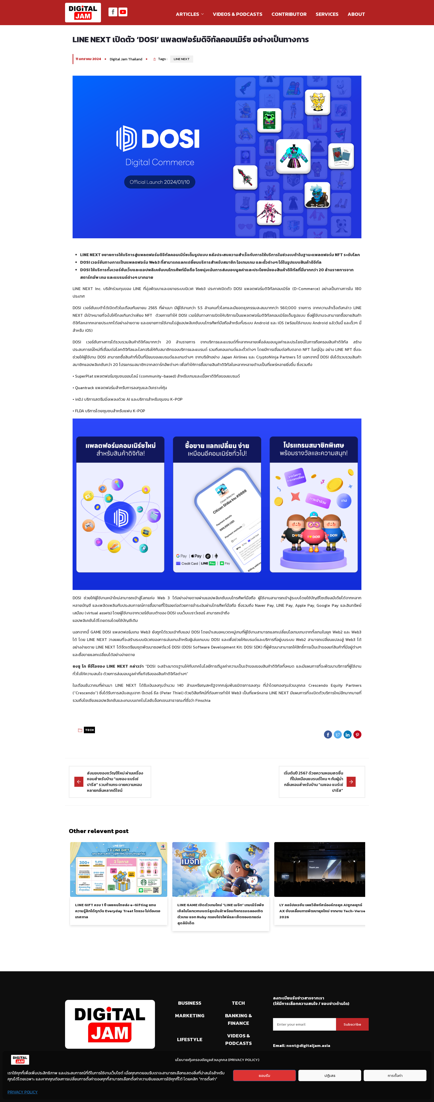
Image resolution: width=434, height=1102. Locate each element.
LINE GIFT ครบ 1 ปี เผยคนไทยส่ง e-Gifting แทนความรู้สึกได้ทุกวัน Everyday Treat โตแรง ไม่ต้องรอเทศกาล (117, 911)
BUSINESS (189, 1003)
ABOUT (356, 14)
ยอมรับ (264, 1075)
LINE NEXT (182, 59)
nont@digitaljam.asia (308, 1045)
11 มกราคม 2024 (88, 59)
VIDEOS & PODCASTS (237, 14)
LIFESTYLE (189, 1039)
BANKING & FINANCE (238, 1019)
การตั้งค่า (395, 1075)
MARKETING (189, 1015)
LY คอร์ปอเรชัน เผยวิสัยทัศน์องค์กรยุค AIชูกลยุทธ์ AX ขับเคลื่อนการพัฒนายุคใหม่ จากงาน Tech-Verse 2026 (322, 911)
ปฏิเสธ (329, 1075)
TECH (89, 730)
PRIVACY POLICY (23, 1092)
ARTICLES (187, 14)
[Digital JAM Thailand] (83, 13)
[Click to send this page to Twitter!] (338, 734)
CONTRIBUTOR (289, 14)
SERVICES (327, 14)
